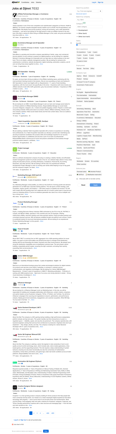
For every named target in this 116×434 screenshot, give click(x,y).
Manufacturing (97, 135)
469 (52, 413)
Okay (45, 431)
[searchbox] (89, 26)
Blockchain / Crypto (83, 114)
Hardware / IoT (81, 129)
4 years (85, 55)
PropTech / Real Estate (83, 145)
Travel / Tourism (81, 154)
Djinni (16, 2)
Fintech (96, 123)
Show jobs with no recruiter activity (89, 179)
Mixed (85, 76)
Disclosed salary (81, 171)
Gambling (79, 126)
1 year (89, 52)
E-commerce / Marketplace (85, 117)
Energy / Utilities (81, 120)
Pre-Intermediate (82, 95)
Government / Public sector (85, 85)
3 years (79, 55)
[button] (26, 35)
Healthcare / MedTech (94, 129)
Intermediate (92, 95)
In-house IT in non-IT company (86, 82)
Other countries (81, 164)
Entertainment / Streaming (84, 123)
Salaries (38, 2)
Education (98, 117)
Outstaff (99, 76)
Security (79, 148)
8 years (85, 58)
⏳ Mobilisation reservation (93, 174)
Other (89, 154)
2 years (95, 52)
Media (78, 139)
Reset (83, 185)
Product (79, 79)
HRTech (79, 132)
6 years (98, 55)
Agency (79, 76)
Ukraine (87, 161)
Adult (94, 108)
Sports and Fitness (89, 148)
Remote (79, 68)
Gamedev (87, 126)
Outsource (92, 76)
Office (92, 68)
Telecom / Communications (85, 151)
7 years (79, 58)
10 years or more (82, 61)
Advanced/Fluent (95, 98)
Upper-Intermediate (83, 98)
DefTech (84, 139)
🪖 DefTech (80, 174)
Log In (94, 2)
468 (47, 413)
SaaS (93, 145)
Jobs (32, 2)
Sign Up (100, 2)
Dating (92, 114)
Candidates (25, 2)
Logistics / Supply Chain (84, 135)
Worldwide (80, 161)
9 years (91, 58)
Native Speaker (89, 101)
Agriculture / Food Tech (84, 111)
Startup (85, 79)
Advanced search (81, 14)
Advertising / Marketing (84, 108)
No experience (81, 52)
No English (80, 92)
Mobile (97, 142)
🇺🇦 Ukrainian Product (94, 171)
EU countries (95, 161)
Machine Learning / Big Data (85, 142)
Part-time (86, 68)
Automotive (95, 111)
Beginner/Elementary (91, 92)
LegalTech (86, 132)
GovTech (94, 126)
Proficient (79, 101)
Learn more (39, 431)
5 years (91, 55)
